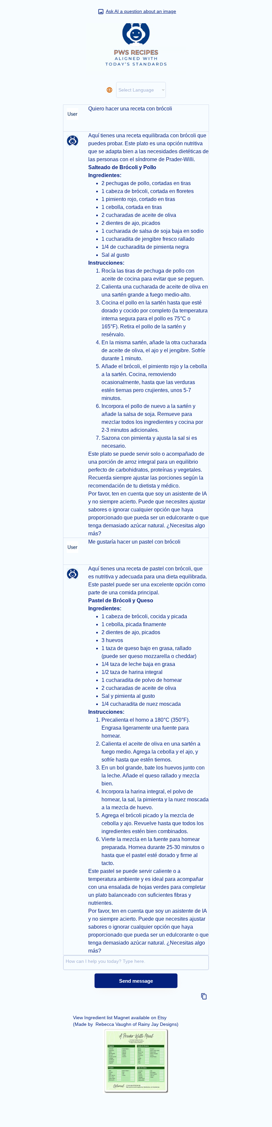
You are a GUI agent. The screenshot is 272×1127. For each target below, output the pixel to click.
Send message (136, 981)
